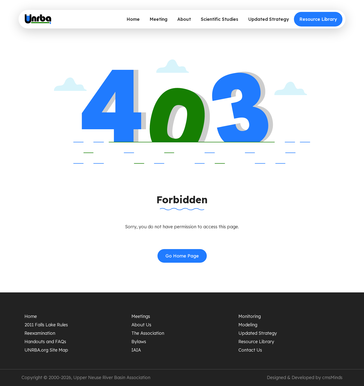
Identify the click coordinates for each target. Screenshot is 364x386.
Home (133, 19)
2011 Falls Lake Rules (46, 325)
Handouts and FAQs (45, 341)
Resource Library (318, 19)
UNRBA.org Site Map (46, 350)
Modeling (247, 325)
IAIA (136, 350)
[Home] (38, 19)
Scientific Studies (219, 19)
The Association (147, 333)
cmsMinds (332, 377)
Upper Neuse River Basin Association (111, 377)
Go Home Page (182, 256)
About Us (141, 325)
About (184, 19)
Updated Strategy (268, 19)
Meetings (140, 316)
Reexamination (40, 333)
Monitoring (249, 316)
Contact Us (250, 350)
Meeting (158, 19)
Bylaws (138, 341)
